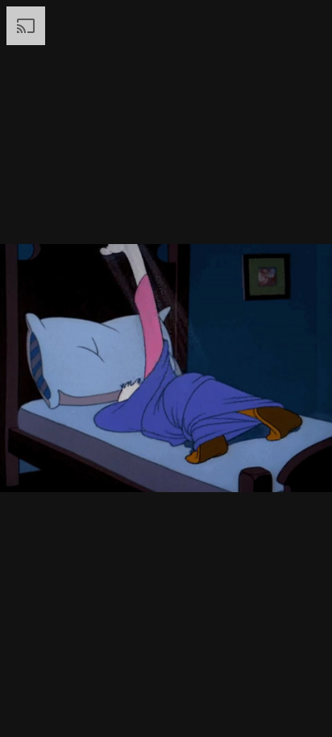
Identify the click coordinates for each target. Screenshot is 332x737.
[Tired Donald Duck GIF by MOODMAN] (166, 368)
